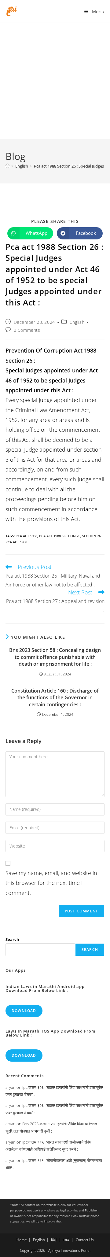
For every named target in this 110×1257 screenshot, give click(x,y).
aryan (11, 1087)
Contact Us (85, 1239)
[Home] (7, 166)
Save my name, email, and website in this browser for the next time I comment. (51, 883)
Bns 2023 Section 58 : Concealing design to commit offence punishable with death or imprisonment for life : (55, 657)
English (77, 322)
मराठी (66, 1239)
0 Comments (27, 330)
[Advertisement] (55, 81)
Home (21, 1239)
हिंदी (54, 1239)
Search (12, 939)
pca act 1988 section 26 (59, 536)
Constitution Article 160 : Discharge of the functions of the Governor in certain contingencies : (55, 697)
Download (24, 1010)
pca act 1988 (26, 536)
